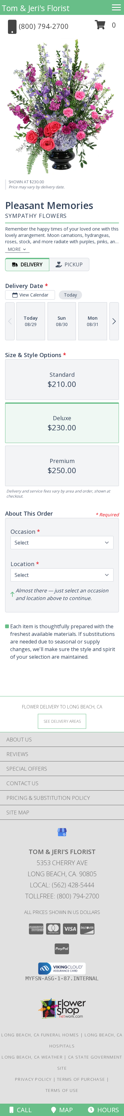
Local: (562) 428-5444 (62, 885)
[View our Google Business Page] (62, 835)
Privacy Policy (33, 1079)
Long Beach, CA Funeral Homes (40, 1035)
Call (23, 1110)
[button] (105, 27)
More (14, 249)
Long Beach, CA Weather (32, 1057)
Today (70, 295)
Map (64, 1110)
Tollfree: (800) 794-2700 (62, 896)
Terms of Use (62, 1090)
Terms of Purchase (81, 1079)
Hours (106, 1110)
